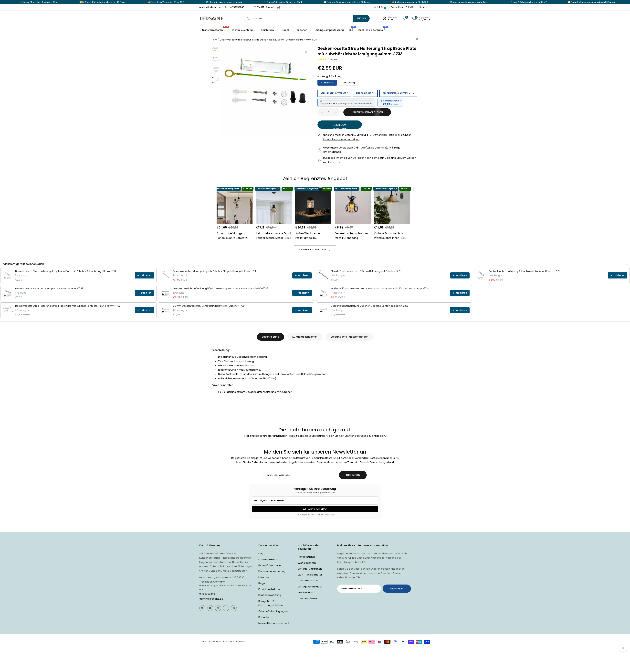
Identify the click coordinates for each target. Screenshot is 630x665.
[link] (243, 30)
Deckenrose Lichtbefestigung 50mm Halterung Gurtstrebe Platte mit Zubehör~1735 (220, 288)
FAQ (260, 553)
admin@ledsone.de (211, 598)
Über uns (263, 577)
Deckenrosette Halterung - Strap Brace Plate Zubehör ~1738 (49, 288)
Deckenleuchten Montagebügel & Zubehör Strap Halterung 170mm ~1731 (214, 271)
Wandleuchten (307, 563)
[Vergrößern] (306, 52)
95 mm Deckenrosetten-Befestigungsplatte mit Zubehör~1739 (209, 306)
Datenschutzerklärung (271, 571)
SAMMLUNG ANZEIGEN (313, 249)
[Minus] (322, 112)
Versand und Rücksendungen (349, 336)
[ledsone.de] (211, 18)
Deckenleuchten (308, 580)
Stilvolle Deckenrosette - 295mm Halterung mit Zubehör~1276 (366, 271)
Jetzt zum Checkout (339, 126)
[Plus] (336, 112)
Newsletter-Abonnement (273, 623)
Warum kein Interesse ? (334, 93)
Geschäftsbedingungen (273, 611)
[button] (322, 59)
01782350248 (207, 594)
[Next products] (626, 264)
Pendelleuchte (306, 556)
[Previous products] (619, 264)
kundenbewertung (269, 595)
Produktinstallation (269, 589)
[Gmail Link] (278, 7)
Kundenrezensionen (304, 336)
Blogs (261, 583)
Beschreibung (270, 336)
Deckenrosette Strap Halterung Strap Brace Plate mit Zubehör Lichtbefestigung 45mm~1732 (67, 306)
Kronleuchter (305, 592)
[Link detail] (202, 608)
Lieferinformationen (270, 565)
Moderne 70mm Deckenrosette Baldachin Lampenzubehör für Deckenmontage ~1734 (380, 288)
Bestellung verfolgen (315, 508)
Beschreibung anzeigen (396, 93)
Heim (214, 39)
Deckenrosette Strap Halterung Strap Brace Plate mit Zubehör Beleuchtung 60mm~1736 (65, 271)
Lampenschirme (307, 598)
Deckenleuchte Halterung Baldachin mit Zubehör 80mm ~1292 (524, 271)
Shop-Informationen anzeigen (341, 139)
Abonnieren (353, 475)
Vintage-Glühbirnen (310, 568)
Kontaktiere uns (268, 559)
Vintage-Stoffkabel (310, 586)
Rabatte (263, 617)
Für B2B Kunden (365, 93)
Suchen (361, 18)
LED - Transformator (310, 574)
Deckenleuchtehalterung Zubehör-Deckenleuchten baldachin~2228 (370, 306)
